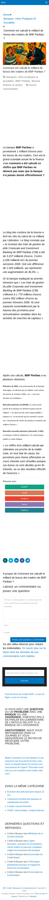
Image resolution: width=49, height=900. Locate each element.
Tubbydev (33, 896)
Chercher (24, 681)
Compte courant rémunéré (19, 806)
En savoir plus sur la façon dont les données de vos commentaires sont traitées (24, 652)
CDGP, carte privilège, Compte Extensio (25, 810)
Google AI (24, 499)
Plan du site (40, 893)
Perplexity (24, 510)
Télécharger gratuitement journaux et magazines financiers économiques (23, 865)
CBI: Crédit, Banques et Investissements (19, 888)
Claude (24, 493)
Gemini (24, 504)
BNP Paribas (22, 81)
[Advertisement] (24, 118)
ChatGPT (24, 487)
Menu (3, 2)
